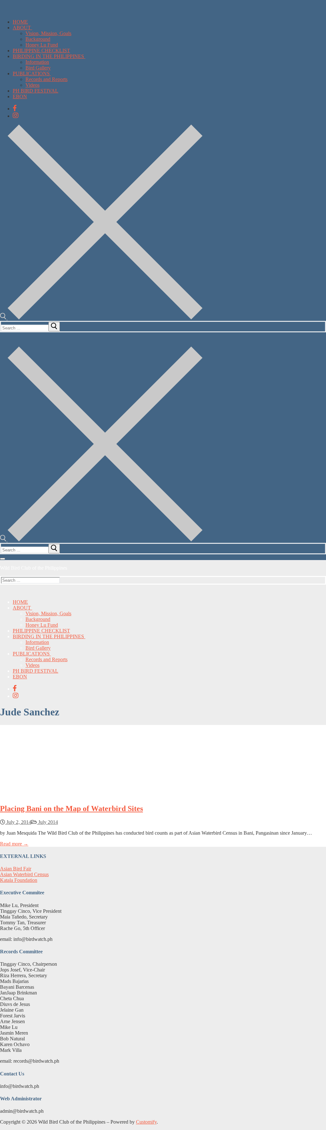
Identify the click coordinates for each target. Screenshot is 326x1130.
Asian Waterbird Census (24, 874)
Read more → (14, 843)
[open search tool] (101, 318)
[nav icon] (2, 559)
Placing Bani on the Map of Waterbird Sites (71, 808)
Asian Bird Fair (15, 868)
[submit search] (54, 326)
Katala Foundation (18, 880)
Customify (146, 1122)
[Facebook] (15, 108)
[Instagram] (15, 115)
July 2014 (47, 822)
